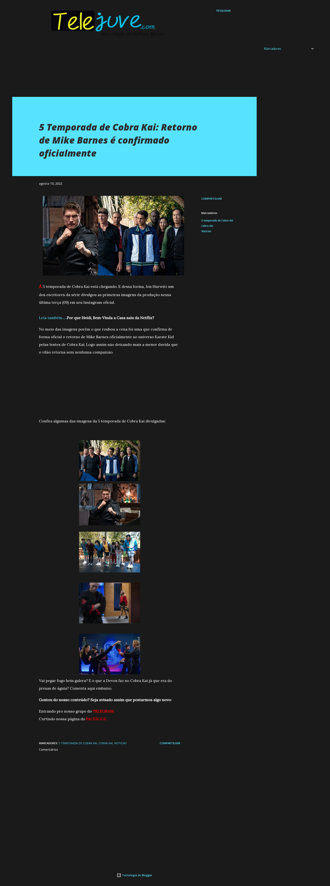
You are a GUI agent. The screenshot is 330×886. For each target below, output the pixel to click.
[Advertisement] (126, 70)
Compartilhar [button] (211, 198)
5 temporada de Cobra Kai (217, 220)
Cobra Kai (207, 226)
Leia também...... (53, 317)
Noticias (206, 231)
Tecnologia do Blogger (136, 875)
